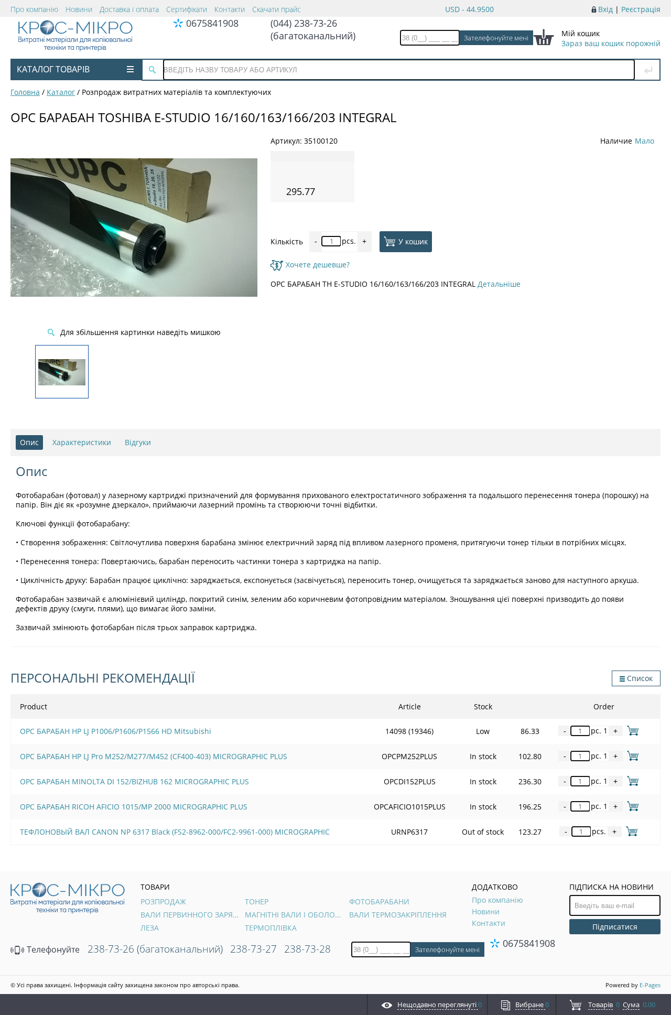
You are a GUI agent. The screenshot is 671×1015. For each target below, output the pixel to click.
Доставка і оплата (129, 9)
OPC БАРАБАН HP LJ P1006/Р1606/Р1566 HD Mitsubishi (115, 731)
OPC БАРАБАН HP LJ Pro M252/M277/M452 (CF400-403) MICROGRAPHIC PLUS (153, 756)
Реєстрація (641, 9)
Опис (29, 442)
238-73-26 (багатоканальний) (155, 949)
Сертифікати (186, 9)
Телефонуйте (52, 949)
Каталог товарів (53, 69)
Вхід (605, 9)
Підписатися (614, 927)
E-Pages (650, 985)
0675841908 (212, 23)
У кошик (413, 241)
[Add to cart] (631, 731)
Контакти (229, 9)
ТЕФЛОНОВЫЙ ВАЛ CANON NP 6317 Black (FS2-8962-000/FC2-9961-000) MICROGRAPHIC (175, 832)
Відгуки (138, 442)
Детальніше (499, 284)
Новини (79, 9)
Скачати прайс (276, 9)
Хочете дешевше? (318, 264)
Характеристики (81, 442)
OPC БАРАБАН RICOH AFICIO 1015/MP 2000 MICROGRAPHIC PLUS (133, 807)
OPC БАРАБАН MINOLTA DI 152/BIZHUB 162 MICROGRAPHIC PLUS (134, 781)
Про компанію (34, 9)
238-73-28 (307, 949)
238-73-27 (253, 949)
